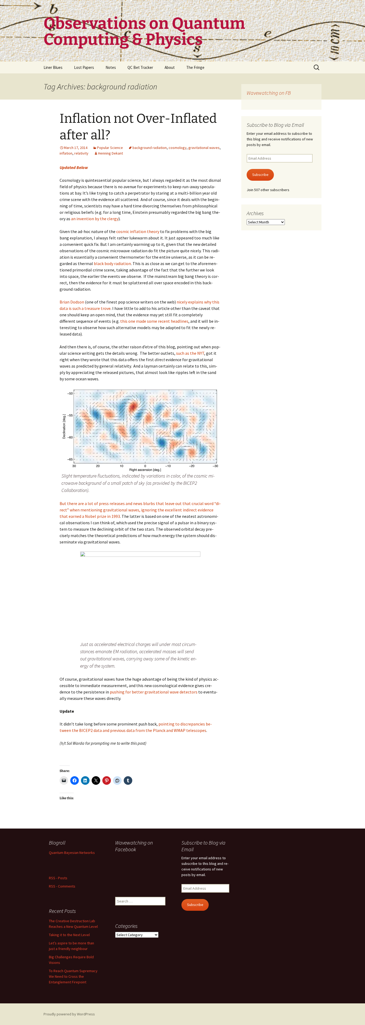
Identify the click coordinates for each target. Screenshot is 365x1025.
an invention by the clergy (94, 218)
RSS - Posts (58, 878)
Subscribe (260, 174)
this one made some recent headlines (154, 321)
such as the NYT (190, 353)
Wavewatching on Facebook (134, 846)
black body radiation (112, 263)
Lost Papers (84, 67)
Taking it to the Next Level (69, 934)
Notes (111, 67)
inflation (66, 153)
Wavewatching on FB (269, 92)
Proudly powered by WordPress (69, 1014)
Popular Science (110, 147)
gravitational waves (204, 147)
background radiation (150, 147)
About (170, 67)
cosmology (178, 147)
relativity (81, 153)
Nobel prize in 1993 (102, 516)
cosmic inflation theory (137, 231)
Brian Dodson (72, 302)
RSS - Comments (62, 886)
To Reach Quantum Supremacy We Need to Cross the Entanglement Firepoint (73, 976)
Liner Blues (53, 67)
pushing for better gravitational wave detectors (153, 692)
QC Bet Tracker (140, 67)
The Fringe (195, 67)
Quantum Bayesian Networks (72, 852)
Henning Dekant (110, 153)
